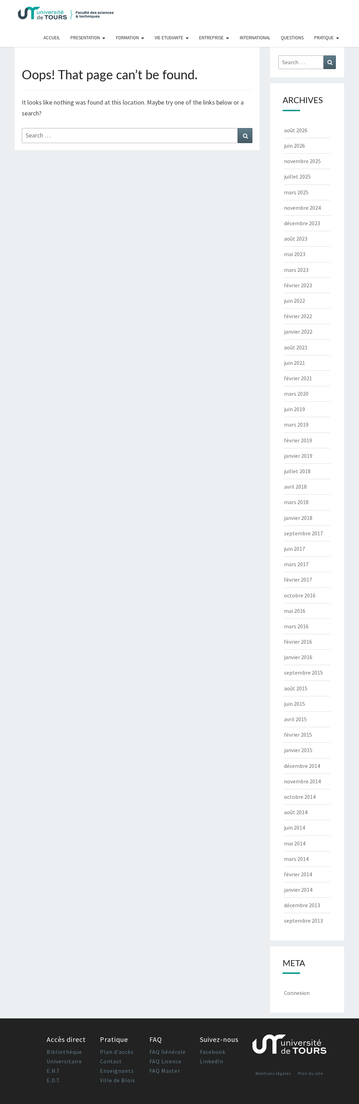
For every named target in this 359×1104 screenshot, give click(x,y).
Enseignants (117, 1070)
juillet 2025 (297, 176)
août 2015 (295, 688)
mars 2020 (296, 393)
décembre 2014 (302, 765)
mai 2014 (294, 843)
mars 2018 (296, 502)
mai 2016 (294, 610)
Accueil (51, 38)
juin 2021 (294, 362)
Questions (292, 38)
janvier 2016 (298, 657)
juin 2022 (294, 300)
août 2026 (295, 130)
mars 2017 (296, 564)
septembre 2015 (303, 672)
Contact (111, 1061)
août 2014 (295, 812)
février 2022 (298, 316)
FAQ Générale (167, 1051)
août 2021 (295, 347)
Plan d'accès (117, 1051)
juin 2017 (294, 548)
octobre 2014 (300, 796)
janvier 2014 (298, 889)
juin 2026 (294, 145)
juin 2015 (294, 703)
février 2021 (298, 378)
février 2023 (298, 285)
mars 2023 (296, 269)
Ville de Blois (117, 1080)
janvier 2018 (298, 517)
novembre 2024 (302, 207)
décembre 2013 (302, 905)
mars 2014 (296, 858)
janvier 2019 (298, 455)
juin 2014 (294, 827)
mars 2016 (296, 626)
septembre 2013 (303, 920)
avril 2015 (295, 719)
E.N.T (53, 1070)
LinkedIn (211, 1061)
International (255, 38)
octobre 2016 (300, 595)
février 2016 (298, 641)
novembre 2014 (302, 781)
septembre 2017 (303, 533)
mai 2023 (294, 253)
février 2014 (298, 874)
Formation (127, 38)
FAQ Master (164, 1070)
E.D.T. (54, 1080)
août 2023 (295, 238)
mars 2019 (296, 424)
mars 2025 (296, 192)
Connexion (297, 992)
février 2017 (298, 579)
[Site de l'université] (289, 1047)
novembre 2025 (302, 161)
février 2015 (298, 734)
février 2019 (298, 440)
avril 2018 (295, 486)
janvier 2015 (298, 750)
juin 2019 (294, 409)
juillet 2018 (297, 471)
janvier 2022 (298, 331)
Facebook (212, 1051)
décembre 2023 (302, 223)
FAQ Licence (165, 1061)
